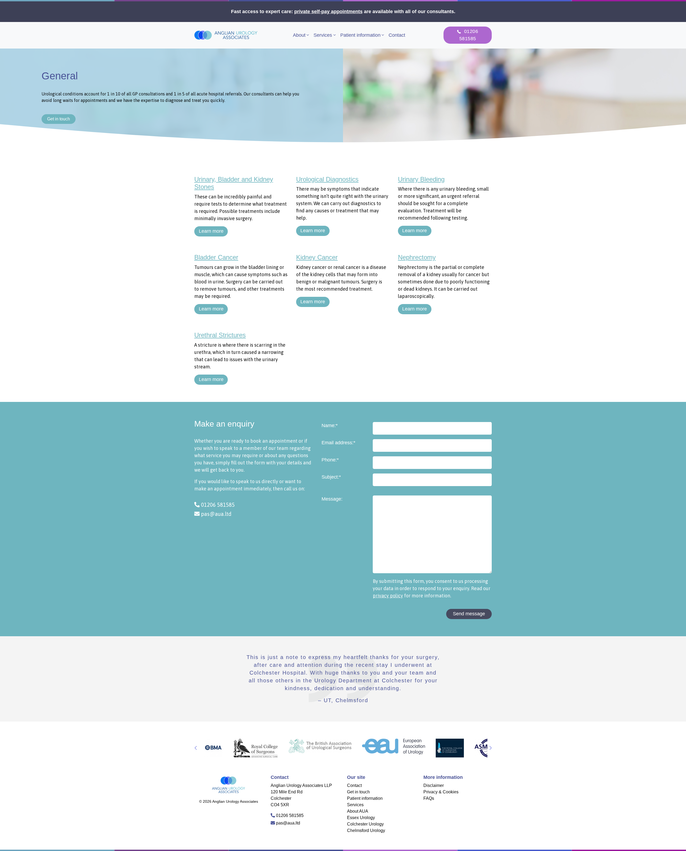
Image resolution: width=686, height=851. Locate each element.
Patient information (360, 35)
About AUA (357, 811)
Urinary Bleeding (421, 179)
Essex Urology (361, 817)
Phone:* (330, 460)
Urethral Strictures (220, 335)
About (299, 35)
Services (323, 35)
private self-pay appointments (328, 11)
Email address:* (338, 442)
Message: (332, 499)
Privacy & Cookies (440, 792)
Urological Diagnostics (327, 179)
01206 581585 (217, 505)
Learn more (211, 231)
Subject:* (331, 477)
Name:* (330, 425)
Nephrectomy (417, 257)
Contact (397, 35)
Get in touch (58, 119)
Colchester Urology (365, 824)
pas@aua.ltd (216, 514)
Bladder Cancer (216, 257)
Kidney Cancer (317, 257)
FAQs (428, 798)
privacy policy (388, 595)
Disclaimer (433, 785)
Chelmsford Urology (366, 830)
